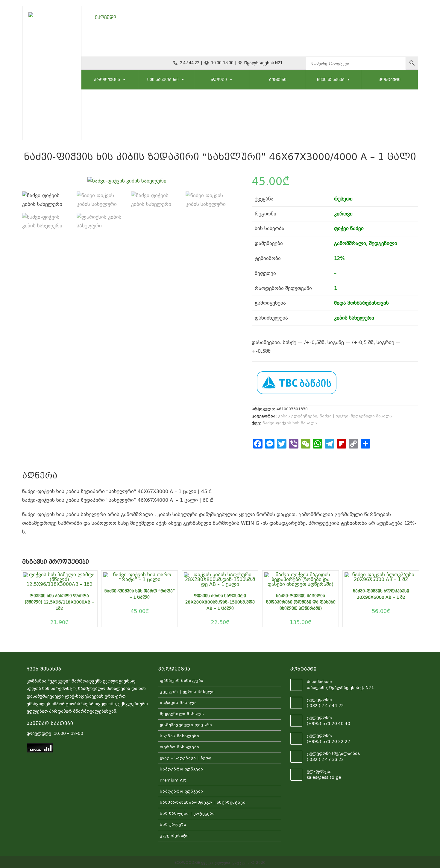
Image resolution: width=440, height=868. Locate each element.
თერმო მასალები (179, 747)
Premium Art (173, 780)
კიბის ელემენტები (297, 416)
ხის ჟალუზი (173, 824)
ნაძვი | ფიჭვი (334, 416)
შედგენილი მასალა (371, 416)
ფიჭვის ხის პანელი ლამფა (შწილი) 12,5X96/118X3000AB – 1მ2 (59, 602)
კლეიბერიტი (174, 835)
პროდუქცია (107, 79)
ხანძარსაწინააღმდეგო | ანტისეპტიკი (202, 802)
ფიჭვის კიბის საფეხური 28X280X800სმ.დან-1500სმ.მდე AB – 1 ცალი (220, 602)
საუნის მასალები (179, 736)
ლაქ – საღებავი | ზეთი (186, 758)
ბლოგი (219, 79)
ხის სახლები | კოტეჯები (187, 813)
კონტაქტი (389, 79)
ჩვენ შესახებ (331, 79)
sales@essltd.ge (324, 777)
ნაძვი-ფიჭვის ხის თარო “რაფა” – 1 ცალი (139, 594)
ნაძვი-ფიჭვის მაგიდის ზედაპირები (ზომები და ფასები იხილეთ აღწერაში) (301, 602)
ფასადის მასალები (182, 680)
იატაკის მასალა (178, 702)
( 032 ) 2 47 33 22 (325, 759)
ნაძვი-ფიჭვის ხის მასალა (290, 423)
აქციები (277, 79)
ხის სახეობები (163, 79)
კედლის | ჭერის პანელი (187, 691)
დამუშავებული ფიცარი (186, 725)
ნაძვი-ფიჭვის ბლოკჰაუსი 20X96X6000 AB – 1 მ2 (381, 594)
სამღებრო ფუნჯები (181, 769)
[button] (123, 79)
